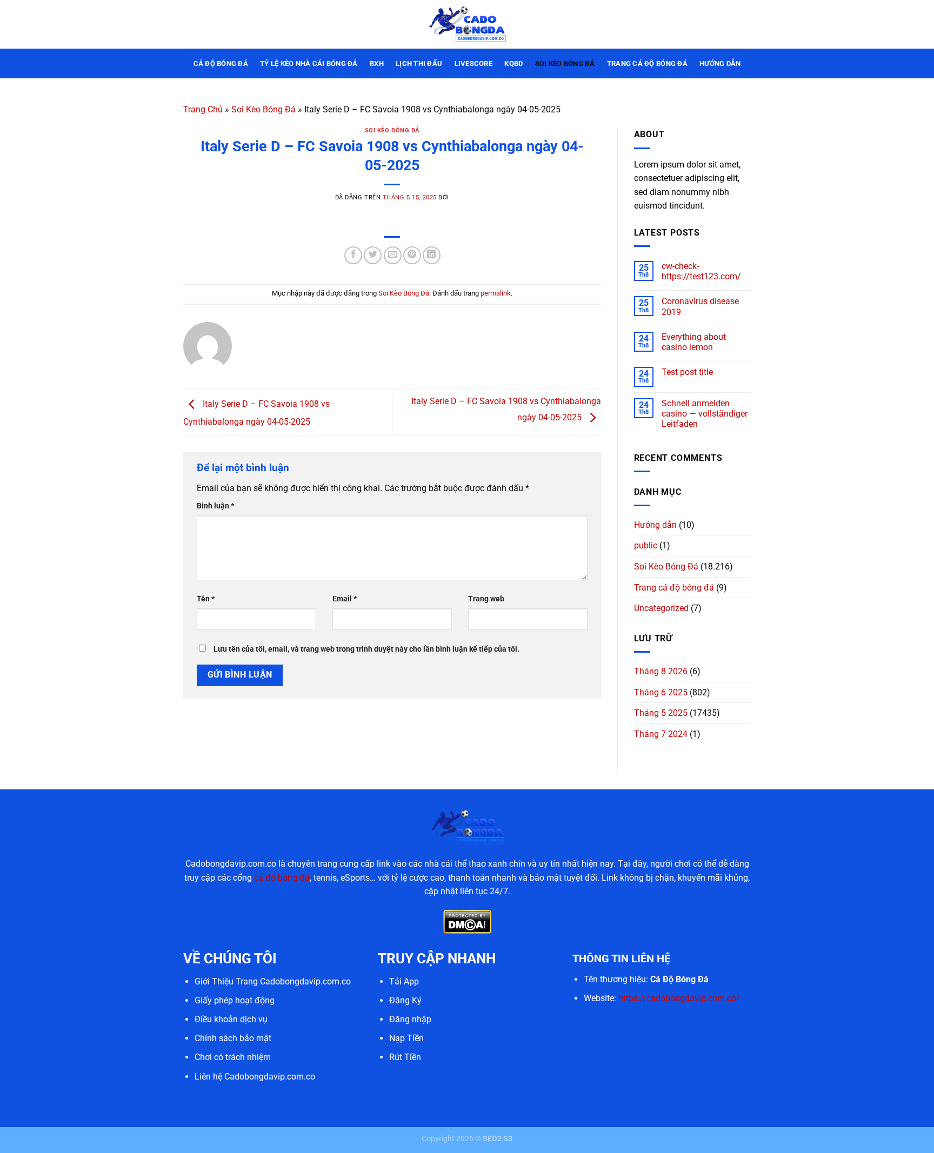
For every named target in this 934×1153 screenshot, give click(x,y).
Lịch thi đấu (419, 63)
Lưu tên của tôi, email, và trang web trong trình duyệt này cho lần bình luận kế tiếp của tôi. (366, 649)
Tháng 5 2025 (661, 713)
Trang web (486, 599)
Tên (206, 599)
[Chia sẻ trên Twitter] (373, 255)
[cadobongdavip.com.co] (467, 24)
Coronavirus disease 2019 (700, 306)
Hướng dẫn (719, 63)
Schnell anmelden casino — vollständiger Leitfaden (705, 413)
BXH (377, 63)
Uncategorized (661, 608)
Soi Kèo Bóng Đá (565, 63)
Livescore (473, 63)
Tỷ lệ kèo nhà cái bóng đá (308, 63)
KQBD (513, 63)
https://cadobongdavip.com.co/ (679, 998)
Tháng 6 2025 (661, 692)
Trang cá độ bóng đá (647, 63)
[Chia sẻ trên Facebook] (353, 255)
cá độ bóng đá (282, 878)
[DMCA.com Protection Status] (467, 921)
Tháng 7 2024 (661, 734)
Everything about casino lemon (694, 342)
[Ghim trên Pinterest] (412, 255)
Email (344, 599)
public (645, 545)
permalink (496, 293)
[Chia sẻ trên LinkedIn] (432, 255)
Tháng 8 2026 (661, 671)
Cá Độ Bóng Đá (221, 63)
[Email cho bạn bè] (393, 255)
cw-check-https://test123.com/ (701, 271)
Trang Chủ (203, 109)
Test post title (687, 372)
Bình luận (215, 506)
